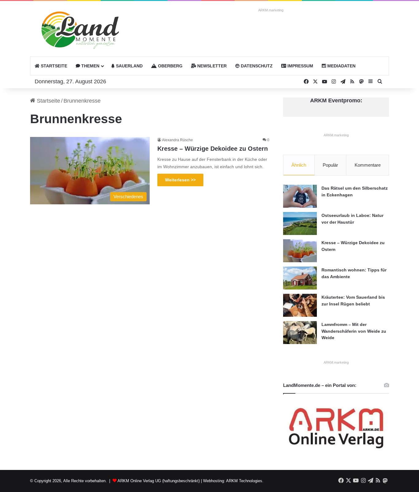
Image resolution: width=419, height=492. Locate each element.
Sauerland (129, 65)
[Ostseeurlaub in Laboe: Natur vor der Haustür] (300, 223)
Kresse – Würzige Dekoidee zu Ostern (212, 148)
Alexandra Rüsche (177, 140)
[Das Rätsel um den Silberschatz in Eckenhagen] (300, 196)
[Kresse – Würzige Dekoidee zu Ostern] (300, 250)
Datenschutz (256, 65)
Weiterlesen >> (180, 179)
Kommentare (368, 165)
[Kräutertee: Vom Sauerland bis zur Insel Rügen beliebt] (300, 305)
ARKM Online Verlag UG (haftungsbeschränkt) (158, 481)
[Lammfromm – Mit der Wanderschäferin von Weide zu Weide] (300, 332)
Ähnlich (298, 165)
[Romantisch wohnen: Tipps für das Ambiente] (300, 278)
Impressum (299, 65)
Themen (89, 65)
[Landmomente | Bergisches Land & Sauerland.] (76, 31)
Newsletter (211, 65)
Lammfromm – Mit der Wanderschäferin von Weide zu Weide (353, 331)
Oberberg (170, 65)
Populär (330, 165)
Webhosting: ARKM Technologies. (233, 481)
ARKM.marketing (270, 10)
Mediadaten (341, 65)
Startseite (53, 65)
